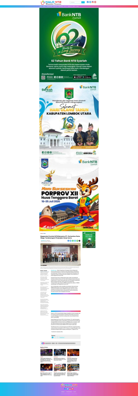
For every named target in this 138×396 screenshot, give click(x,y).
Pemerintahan (49, 6)
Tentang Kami (69, 391)
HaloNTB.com (43, 240)
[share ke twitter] (71, 241)
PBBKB (53, 343)
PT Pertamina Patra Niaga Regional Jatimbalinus (66, 343)
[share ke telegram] (75, 241)
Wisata (74, 6)
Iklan (75, 391)
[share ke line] (77, 241)
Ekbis (45, 233)
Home (41, 6)
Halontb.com (53, 270)
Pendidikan (60, 6)
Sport (77, 6)
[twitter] (90, 2)
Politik (65, 6)
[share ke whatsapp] (73, 241)
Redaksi (62, 391)
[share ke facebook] (69, 241)
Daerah (44, 6)
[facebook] (88, 2)
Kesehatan (55, 6)
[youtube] (95, 2)
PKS (56, 343)
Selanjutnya (61, 337)
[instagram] (93, 2)
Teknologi (69, 6)
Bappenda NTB (48, 343)
